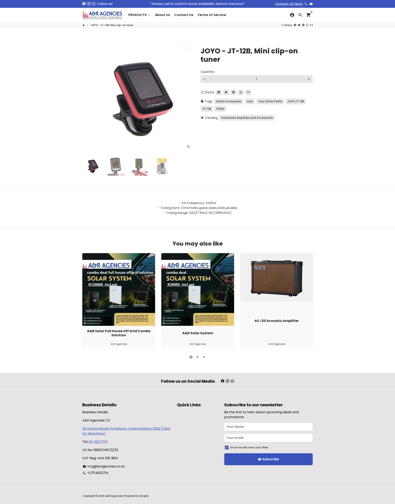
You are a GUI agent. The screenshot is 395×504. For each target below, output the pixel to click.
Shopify (144, 496)
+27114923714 (95, 473)
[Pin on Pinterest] (303, 25)
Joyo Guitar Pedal (270, 101)
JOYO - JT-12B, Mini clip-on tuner (112, 25)
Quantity (208, 71)
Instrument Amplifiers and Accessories (247, 117)
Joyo (250, 101)
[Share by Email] (311, 25)
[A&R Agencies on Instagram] (89, 3)
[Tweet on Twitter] (299, 25)
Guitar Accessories (228, 101)
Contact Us (183, 15)
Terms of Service (212, 15)
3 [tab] (204, 357)
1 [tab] (191, 357)
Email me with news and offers (249, 447)
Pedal (220, 108)
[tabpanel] (118, 300)
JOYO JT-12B (295, 101)
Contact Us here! (289, 3)
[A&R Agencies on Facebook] (84, 3)
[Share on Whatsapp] (307, 25)
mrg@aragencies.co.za (103, 466)
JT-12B (206, 108)
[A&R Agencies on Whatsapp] (93, 3)
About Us (162, 15)
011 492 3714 (98, 441)
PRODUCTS (139, 15)
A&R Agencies (114, 496)
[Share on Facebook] (295, 25)
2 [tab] (197, 357)
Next (189, 97)
